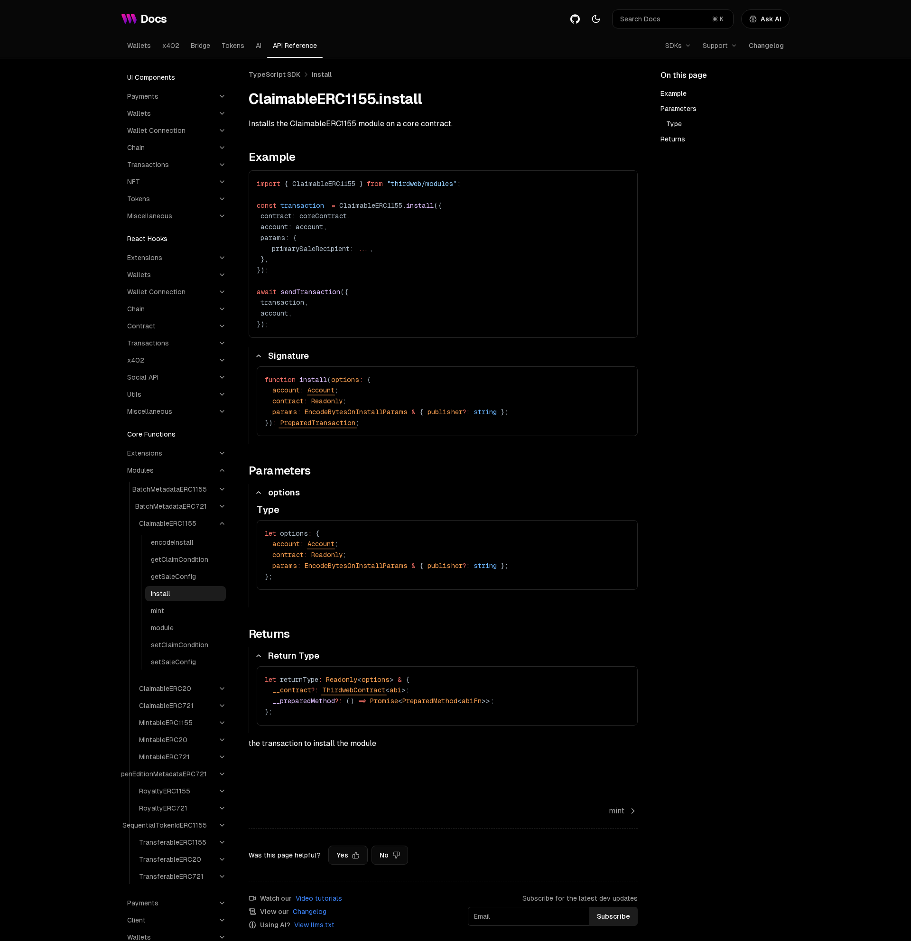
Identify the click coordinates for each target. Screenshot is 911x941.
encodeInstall (172, 542)
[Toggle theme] (595, 18)
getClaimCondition (179, 559)
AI (258, 45)
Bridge (200, 45)
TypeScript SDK (274, 74)
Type (674, 124)
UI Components (151, 77)
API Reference (295, 45)
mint (157, 611)
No (384, 855)
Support (715, 45)
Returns (672, 139)
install (160, 593)
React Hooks (147, 238)
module (162, 628)
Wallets (139, 45)
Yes (342, 855)
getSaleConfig (173, 576)
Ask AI (771, 19)
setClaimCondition (179, 645)
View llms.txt (314, 925)
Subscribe (613, 916)
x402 (170, 45)
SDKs (673, 45)
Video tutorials (319, 898)
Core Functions (151, 434)
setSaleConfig (173, 662)
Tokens (233, 45)
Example (673, 93)
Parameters (678, 108)
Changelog (766, 45)
